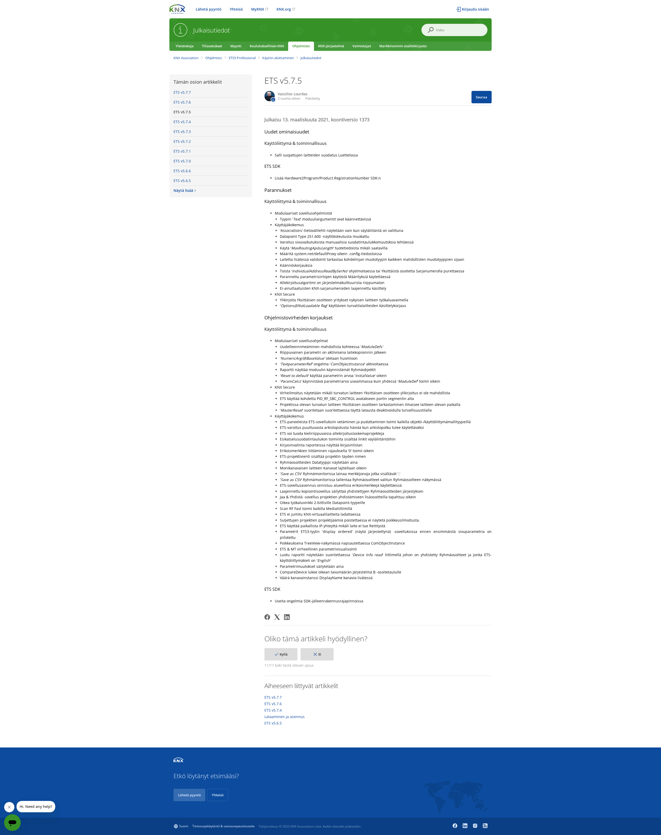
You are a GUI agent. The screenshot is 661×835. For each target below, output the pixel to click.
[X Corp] (277, 617)
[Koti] (177, 8)
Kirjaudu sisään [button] (475, 9)
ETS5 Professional (242, 58)
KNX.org (284, 9)
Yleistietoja (185, 46)
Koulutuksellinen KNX (267, 46)
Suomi (183, 826)
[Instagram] (476, 826)
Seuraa (481, 97)
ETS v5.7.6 (182, 102)
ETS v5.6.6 (182, 170)
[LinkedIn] (287, 617)
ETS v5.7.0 (182, 161)
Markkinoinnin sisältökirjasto (403, 46)
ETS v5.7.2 (182, 141)
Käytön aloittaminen (278, 58)
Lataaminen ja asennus (284, 716)
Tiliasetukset (212, 46)
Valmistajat (361, 46)
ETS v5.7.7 (182, 92)
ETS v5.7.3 (182, 131)
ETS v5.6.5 (182, 180)
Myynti (235, 46)
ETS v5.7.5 (182, 111)
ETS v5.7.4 (182, 121)
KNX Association (186, 58)
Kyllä (284, 654)
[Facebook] (267, 617)
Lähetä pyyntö (209, 9)
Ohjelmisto (301, 46)
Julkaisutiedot (311, 58)
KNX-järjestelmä (331, 46)
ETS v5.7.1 (182, 151)
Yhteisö (236, 9)
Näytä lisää (183, 190)
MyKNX (257, 9)
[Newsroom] (485, 826)
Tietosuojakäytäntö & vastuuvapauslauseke (223, 826)
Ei (319, 654)
